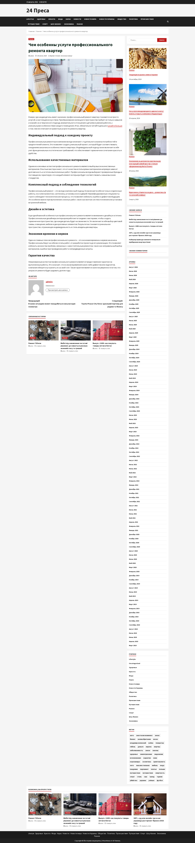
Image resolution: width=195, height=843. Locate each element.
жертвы (157, 747)
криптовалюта (159, 762)
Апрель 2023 (133, 427)
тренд (152, 777)
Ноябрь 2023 (133, 403)
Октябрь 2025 (134, 308)
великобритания (144, 739)
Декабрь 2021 (134, 489)
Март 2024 (132, 386)
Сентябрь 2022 (134, 456)
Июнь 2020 (133, 559)
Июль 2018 (133, 633)
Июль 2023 (133, 415)
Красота (51, 19)
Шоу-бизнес (56, 24)
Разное (80, 24)
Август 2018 (133, 629)
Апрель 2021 (133, 522)
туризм (159, 777)
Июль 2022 (133, 464)
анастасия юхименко (144, 735)
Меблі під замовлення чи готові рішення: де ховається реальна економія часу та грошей (74, 345)
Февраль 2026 (134, 292)
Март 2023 (132, 432)
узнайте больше (115, 126)
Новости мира (90, 19)
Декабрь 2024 (134, 349)
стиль (139, 777)
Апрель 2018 (133, 641)
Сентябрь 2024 (134, 362)
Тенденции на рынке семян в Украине (143, 75)
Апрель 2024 (133, 382)
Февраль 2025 (134, 341)
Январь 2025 (133, 345)
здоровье (134, 754)
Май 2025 (132, 329)
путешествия (148, 773)
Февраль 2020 (134, 571)
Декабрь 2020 (134, 534)
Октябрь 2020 (134, 543)
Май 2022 (132, 473)
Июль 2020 (133, 555)
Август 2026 (133, 267)
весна (155, 739)
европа (148, 747)
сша (145, 777)
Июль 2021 (133, 510)
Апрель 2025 (133, 333)
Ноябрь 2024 (133, 353)
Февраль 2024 (134, 390)
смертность (160, 773)
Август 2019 (133, 588)
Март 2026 (132, 288)
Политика (133, 19)
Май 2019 (132, 596)
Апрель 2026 (133, 283)
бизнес (132, 739)
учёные (151, 780)
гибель (132, 747)
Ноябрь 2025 (133, 304)
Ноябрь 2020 (133, 539)
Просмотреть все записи (58, 290)
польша (162, 769)
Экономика (69, 24)
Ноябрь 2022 (133, 448)
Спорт (45, 24)
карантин (147, 758)
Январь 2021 (133, 530)
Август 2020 (133, 551)
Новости (77, 19)
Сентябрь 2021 (134, 501)
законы (155, 750)
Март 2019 (132, 604)
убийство (133, 780)
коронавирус (135, 762)
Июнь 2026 (133, 275)
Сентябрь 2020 (134, 547)
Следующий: (102, 304)
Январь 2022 (133, 485)
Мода (60, 19)
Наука (68, 19)
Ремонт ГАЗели (34, 343)
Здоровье (41, 19)
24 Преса (37, 10)
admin (32, 56)
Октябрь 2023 (134, 407)
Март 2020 (132, 567)
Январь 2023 (133, 440)
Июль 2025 (133, 320)
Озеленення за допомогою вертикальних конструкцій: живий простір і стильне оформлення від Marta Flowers (145, 163)
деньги (140, 747)
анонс (157, 735)
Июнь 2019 (133, 592)
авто (132, 735)
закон (147, 750)
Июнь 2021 (133, 514)
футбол (160, 780)
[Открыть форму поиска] (168, 22)
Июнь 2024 (133, 374)
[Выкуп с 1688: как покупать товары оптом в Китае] (108, 330)
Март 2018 (132, 645)
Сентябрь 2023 (134, 411)
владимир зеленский (138, 743)
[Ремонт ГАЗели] (43, 330)
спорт (132, 777)
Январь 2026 (133, 296)
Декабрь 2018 (134, 612)
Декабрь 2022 (134, 444)
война (150, 743)
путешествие (135, 773)
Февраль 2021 (134, 526)
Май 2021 (132, 518)
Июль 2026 (133, 271)
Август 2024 (133, 366)
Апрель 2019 (133, 600)
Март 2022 (132, 477)
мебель (155, 765)
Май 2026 (132, 279)
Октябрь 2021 (134, 497)
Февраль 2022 (134, 481)
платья (154, 769)
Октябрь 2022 (134, 452)
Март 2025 (132, 337)
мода (162, 765)
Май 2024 (132, 378)
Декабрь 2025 (134, 300)
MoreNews (106, 841)
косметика (147, 762)
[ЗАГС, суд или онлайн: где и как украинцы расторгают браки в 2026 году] (150, 804)
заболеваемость (136, 750)
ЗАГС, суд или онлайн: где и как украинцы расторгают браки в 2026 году (149, 820)
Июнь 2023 (133, 419)
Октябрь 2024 (134, 358)
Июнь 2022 (133, 469)
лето (132, 765)
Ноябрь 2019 (133, 580)
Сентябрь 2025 (134, 312)
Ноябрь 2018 (133, 617)
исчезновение (135, 758)
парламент (144, 769)
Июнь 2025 (133, 325)
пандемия (134, 769)
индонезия (158, 754)
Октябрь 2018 (134, 621)
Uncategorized (134, 663)
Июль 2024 (133, 370)
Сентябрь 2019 (134, 584)
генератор (160, 743)
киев (155, 758)
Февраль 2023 (134, 436)
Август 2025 (133, 316)
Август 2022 (133, 460)
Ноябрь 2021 (133, 493)
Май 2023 (132, 423)
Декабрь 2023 (134, 399)
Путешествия (33, 24)
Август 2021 (133, 506)
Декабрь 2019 (134, 575)
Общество (121, 19)
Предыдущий (51, 304)
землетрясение (146, 754)
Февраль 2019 (134, 608)
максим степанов (143, 765)
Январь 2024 (133, 395)
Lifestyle (30, 19)
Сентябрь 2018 (134, 625)
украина (143, 780)
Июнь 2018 (133, 637)
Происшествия (147, 19)
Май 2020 (132, 563)
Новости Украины (106, 19)
